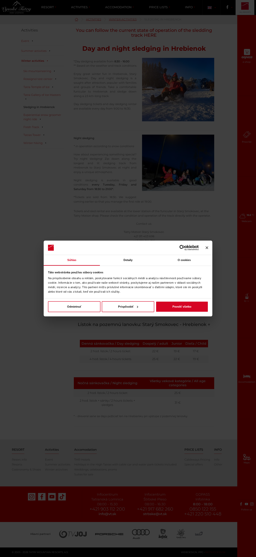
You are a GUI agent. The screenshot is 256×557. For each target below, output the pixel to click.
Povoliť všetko (181, 306)
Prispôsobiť (126, 306)
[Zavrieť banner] (207, 247)
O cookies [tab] (184, 260)
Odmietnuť (74, 306)
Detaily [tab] (128, 260)
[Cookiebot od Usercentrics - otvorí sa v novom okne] (182, 248)
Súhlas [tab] (71, 260)
